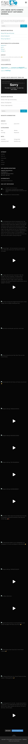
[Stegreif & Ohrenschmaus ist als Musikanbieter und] (14, 635)
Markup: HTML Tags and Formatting (7, 33)
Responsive (3, 45)
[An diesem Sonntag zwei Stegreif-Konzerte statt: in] (14, 314)
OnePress (25, 739)
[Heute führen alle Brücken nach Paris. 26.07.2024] (14, 341)
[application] (14, 86)
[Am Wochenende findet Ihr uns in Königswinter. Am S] (14, 555)
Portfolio (3, 154)
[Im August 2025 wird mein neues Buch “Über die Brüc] (14, 287)
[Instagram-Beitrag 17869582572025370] (14, 582)
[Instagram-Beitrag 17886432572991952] (14, 421)
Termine (3, 162)
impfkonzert (3, 70)
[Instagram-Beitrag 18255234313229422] (14, 448)
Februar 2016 (4, 123)
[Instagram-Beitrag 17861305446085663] (14, 475)
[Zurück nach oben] (14, 736)
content (13, 68)
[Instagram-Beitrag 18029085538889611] (14, 501)
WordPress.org (17, 141)
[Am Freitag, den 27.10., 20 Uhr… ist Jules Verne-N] (14, 715)
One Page (2, 51)
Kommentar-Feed (5, 141)
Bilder (2, 160)
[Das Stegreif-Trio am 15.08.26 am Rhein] (14, 207)
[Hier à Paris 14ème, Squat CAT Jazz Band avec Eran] (14, 528)
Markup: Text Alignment (5, 36)
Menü (26, 2)
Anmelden (3, 139)
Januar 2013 (16, 123)
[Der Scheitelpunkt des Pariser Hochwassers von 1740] (14, 234)
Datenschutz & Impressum (7, 180)
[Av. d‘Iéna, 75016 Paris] (14, 608)
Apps (2, 47)
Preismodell (3, 158)
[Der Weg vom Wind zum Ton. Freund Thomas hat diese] (14, 689)
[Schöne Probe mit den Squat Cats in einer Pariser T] (14, 662)
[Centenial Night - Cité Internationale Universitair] (14, 260)
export (21, 67)
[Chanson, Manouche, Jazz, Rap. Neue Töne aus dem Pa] (14, 367)
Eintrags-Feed (17, 139)
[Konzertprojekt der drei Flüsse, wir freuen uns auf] (14, 394)
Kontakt (2, 164)
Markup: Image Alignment (5, 38)
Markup (2, 49)
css (17, 68)
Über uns (3, 156)
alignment (4, 68)
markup (7, 70)
